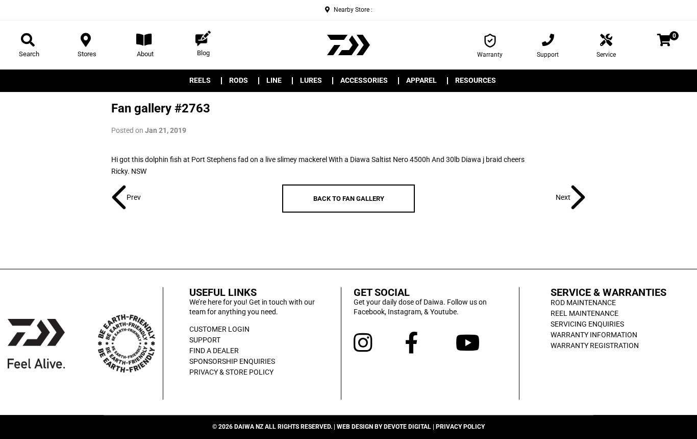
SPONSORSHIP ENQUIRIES (232, 361)
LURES (311, 80)
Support (548, 54)
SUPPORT (204, 340)
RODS (238, 80)
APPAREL (421, 80)
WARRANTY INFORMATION (594, 335)
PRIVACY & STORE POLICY (231, 372)
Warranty (490, 54)
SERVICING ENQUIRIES (587, 324)
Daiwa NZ (248, 426)
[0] (664, 42)
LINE (274, 80)
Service (606, 54)
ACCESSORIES (364, 80)
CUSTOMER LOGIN (219, 329)
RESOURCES (475, 80)
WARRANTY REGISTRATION (595, 345)
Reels (200, 80)
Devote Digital (407, 426)
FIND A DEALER (214, 350)
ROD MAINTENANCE (583, 302)
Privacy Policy (460, 426)
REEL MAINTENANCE (584, 313)
